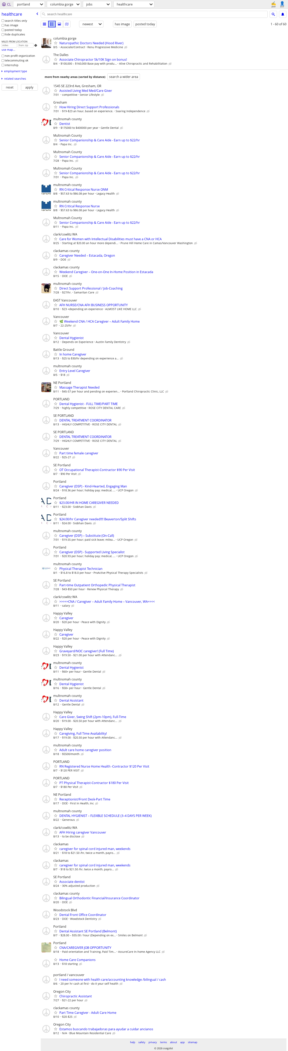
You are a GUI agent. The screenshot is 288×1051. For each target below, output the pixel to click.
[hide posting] (126, 47)
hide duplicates (15, 34)
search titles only (16, 21)
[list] (44, 24)
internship (11, 65)
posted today (13, 30)
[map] (67, 24)
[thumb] (52, 24)
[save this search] (282, 14)
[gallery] (59, 24)
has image (11, 25)
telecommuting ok (16, 60)
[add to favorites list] (55, 43)
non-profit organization (20, 56)
